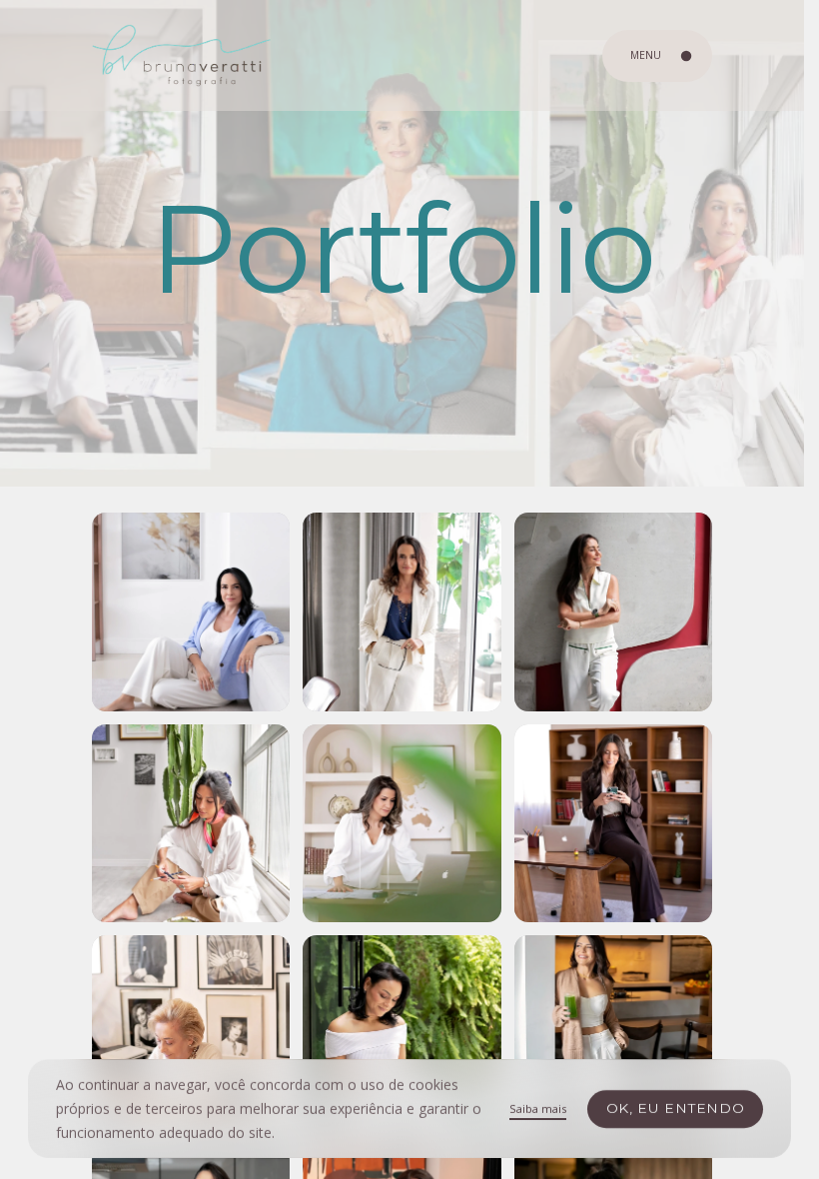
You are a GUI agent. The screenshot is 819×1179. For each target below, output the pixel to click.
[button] (191, 611)
